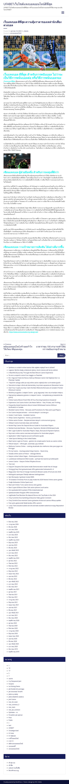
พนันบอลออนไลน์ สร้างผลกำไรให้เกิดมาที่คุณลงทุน (18, 348)
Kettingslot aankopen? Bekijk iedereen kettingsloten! (26, 474)
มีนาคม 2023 (13, 548)
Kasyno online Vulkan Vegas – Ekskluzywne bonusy (26, 456)
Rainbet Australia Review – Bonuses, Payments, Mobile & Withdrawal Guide (34, 428)
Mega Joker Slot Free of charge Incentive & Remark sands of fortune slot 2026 (35, 472)
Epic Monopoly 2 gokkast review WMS (21, 477)
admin (26, 31)
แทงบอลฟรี (12, 746)
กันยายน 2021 (13, 594)
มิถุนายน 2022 (13, 571)
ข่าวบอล (11, 733)
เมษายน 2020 (13, 639)
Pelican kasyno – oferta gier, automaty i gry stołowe (26, 444)
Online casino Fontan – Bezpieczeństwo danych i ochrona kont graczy (32, 420)
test (10, 725)
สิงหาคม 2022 (13, 566)
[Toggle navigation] (62, 12)
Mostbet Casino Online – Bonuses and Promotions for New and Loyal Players (35, 410)
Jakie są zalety (13, 694)
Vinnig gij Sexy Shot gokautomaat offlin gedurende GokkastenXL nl (31, 469)
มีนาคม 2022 (13, 579)
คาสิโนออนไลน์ (13, 738)
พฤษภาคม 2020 (14, 636)
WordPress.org (14, 770)
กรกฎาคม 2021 (14, 600)
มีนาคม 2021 (13, 610)
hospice (11, 684)
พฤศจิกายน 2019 (14, 652)
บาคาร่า (11, 741)
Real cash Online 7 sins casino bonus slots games (25, 485)
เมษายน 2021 (13, 607)
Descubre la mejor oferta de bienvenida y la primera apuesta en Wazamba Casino (36, 385)
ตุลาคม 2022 (13, 561)
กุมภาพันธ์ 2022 (14, 581)
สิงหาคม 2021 (13, 597)
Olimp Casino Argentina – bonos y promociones (25, 418)
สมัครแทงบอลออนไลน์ (16, 744)
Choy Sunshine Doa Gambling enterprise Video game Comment (30, 498)
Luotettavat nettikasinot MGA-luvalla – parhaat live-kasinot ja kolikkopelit (33, 459)
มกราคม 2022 (13, 584)
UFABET (11, 728)
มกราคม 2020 (13, 646)
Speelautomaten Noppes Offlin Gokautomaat (24, 493)
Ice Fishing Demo (14, 686)
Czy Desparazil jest (15, 681)
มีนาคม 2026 (13, 527)
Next (62, 344)
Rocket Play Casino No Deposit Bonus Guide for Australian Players (31, 425)
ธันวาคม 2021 (13, 587)
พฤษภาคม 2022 (14, 574)
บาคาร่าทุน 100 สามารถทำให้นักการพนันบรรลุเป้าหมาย (50, 348)
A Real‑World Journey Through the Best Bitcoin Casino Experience (31, 373)
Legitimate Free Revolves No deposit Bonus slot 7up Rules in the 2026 (32, 495)
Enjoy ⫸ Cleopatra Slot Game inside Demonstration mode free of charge (33, 467)
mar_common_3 (14, 705)
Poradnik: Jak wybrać (16, 715)
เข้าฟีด (11, 765)
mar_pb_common (14, 710)
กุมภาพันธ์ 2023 (14, 550)
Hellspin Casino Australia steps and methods (24, 423)
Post (10, 718)
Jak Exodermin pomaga (16, 689)
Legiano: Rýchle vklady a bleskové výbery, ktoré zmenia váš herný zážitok (33, 370)
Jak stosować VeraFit (15, 692)
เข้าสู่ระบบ (12, 763)
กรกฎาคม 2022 (14, 568)
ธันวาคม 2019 (13, 649)
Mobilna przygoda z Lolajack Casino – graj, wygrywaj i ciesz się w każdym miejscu (36, 393)
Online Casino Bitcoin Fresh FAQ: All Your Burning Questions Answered (32, 400)
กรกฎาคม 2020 (14, 631)
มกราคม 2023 (13, 553)
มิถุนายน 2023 (13, 542)
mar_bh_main (13, 702)
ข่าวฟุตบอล (12, 736)
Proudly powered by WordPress (13, 782)
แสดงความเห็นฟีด (14, 768)
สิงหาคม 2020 (13, 628)
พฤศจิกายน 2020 (14, 620)
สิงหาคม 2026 (13, 522)
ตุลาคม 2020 (13, 623)
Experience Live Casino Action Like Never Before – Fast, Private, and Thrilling (34, 403)
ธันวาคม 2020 (13, 618)
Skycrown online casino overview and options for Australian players (31, 433)
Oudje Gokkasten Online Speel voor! (21, 482)
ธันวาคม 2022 (13, 555)
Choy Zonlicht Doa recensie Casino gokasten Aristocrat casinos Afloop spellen (35, 500)
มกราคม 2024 (13, 535)
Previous (8, 344)
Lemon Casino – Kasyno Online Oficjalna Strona (24, 461)
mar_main (12, 707)
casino (11, 679)
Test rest (12, 464)
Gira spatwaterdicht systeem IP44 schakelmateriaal (26, 490)
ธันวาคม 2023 (13, 537)
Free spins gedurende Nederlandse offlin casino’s (25, 503)
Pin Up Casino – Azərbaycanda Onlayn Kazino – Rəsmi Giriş (28, 451)
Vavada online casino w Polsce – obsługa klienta (25, 454)
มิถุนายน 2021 (13, 602)
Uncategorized (13, 731)
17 (9, 671)
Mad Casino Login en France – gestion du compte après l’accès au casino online (35, 441)
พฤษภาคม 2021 (14, 605)
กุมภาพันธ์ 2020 (14, 644)
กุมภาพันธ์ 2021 (14, 613)
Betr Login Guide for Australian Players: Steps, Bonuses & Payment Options (34, 431)
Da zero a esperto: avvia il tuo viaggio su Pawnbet (25, 375)
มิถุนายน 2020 (13, 633)
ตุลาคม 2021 (13, 592)
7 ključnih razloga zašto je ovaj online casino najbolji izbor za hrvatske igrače (34, 383)
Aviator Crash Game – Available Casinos (22, 415)
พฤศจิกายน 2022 (14, 558)
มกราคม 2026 (13, 529)
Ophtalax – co (13, 712)
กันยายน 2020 (13, 626)
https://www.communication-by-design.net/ (23, 332)
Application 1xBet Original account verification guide (26, 436)
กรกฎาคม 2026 (14, 524)
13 (9, 668)
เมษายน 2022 (13, 576)
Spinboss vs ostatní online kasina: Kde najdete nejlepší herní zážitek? (32, 367)
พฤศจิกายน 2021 (14, 589)
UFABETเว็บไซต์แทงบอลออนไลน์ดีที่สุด (28, 4)
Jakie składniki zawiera (16, 697)
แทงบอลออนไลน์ (15, 33)
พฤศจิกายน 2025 (14, 532)
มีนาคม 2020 (13, 641)
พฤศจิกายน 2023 (14, 540)
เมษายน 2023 (13, 545)
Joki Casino (12, 699)
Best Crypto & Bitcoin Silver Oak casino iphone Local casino (28, 487)
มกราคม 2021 (13, 615)
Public (11, 720)
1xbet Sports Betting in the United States (22, 438)
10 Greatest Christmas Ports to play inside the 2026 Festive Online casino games (35, 480)
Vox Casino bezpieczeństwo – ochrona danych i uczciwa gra (28, 412)
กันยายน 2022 (13, 563)
